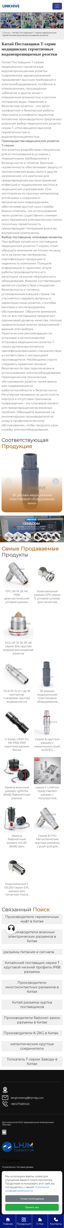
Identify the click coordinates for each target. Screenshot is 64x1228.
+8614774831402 (20, 1104)
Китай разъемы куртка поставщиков (32, 1004)
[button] (55, 481)
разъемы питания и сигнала (29, 952)
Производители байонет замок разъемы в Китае (32, 1020)
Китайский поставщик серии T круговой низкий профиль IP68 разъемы (32, 967)
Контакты (56, 1221)
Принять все (32, 1207)
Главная (6, 32)
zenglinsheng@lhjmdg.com (27, 1097)
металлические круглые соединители (32, 1046)
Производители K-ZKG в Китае (31, 1033)
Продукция (24, 1221)
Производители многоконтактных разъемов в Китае (32, 987)
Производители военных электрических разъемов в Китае (32, 936)
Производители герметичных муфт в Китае (32, 919)
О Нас (40, 1221)
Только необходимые (32, 1198)
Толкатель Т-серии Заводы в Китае (32, 1061)
